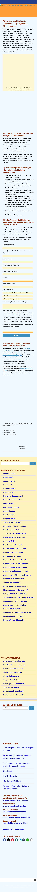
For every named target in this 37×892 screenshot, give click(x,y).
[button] (4, 839)
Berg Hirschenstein (10, 776)
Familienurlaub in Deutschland (11, 353)
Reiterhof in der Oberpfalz (13, 620)
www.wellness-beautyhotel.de (14, 806)
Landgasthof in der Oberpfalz (14, 594)
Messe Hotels (8, 503)
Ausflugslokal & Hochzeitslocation (17, 575)
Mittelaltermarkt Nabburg (12, 781)
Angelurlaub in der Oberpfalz (14, 605)
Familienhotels (9, 515)
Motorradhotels (9, 473)
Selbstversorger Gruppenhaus (15, 586)
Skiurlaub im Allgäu (11, 687)
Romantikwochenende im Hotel (15, 571)
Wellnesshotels (9, 489)
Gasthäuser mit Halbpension (14, 549)
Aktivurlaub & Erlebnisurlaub (14, 534)
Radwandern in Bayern (12, 556)
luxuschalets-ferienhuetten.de (14, 811)
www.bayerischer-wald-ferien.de (15, 800)
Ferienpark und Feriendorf (13, 616)
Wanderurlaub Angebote (13, 545)
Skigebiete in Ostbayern (12, 680)
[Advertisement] (18, 110)
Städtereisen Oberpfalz (12, 522)
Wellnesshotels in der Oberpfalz (15, 564)
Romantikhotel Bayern (22, 359)
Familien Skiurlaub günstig (14, 665)
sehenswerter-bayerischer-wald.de (16, 817)
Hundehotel (8, 477)
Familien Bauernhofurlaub (13, 579)
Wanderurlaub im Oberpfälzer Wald (17, 612)
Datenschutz (8, 829)
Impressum (19, 829)
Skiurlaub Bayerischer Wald (14, 661)
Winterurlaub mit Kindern (13, 668)
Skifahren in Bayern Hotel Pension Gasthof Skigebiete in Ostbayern (9, 432)
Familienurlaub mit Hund (13, 552)
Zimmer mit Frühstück (12, 582)
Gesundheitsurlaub (11, 507)
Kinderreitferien (9, 541)
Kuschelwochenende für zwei (15, 567)
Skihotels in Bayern (11, 676)
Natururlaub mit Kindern (12, 500)
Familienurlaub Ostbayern (13, 530)
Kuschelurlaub (9, 492)
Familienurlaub (9, 519)
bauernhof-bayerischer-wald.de (15, 823)
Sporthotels (8, 485)
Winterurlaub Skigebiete (12, 672)
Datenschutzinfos (16, 312)
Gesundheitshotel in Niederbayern (12, 355)
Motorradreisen (9, 481)
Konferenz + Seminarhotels (14, 537)
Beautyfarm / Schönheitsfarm (14, 526)
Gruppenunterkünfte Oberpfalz (15, 601)
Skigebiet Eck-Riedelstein (13, 691)
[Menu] (35, 2)
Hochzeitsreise (9, 511)
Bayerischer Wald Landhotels (15, 560)
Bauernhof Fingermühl (12, 609)
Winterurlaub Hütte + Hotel (13, 695)
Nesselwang (7, 771)
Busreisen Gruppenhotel (13, 496)
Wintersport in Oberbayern (13, 684)
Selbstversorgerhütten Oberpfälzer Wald (19, 597)
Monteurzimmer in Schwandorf (15, 590)
